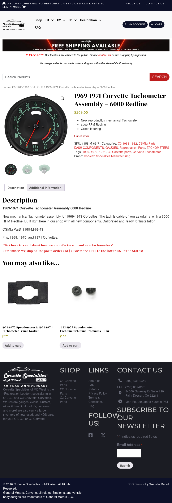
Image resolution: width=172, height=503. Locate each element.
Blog (91, 406)
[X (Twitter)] (101, 435)
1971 (102, 152)
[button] (62, 98)
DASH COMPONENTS (89, 147)
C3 (71, 20)
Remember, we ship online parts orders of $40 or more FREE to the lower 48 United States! (73, 251)
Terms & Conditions (96, 399)
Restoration (89, 20)
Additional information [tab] (45, 188)
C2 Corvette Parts (68, 391)
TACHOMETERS (158, 147)
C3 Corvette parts (119, 152)
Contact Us (155, 3)
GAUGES (37, 87)
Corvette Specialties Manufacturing (107, 156)
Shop (38, 20)
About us (133, 3)
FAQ (38, 27)
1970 (94, 152)
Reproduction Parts (132, 147)
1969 (85, 152)
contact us (104, 55)
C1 (48, 20)
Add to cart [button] (13, 345)
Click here (91, 3)
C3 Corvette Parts (68, 399)
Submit (125, 465)
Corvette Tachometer (147, 152)
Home (6, 87)
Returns (94, 389)
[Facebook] (93, 435)
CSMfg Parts (147, 143)
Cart (158, 24)
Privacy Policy (98, 393)
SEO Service (136, 484)
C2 (59, 20)
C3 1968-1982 (20, 87)
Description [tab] (16, 188)
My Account (137, 24)
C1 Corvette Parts (68, 383)
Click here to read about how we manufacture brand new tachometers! (58, 245)
